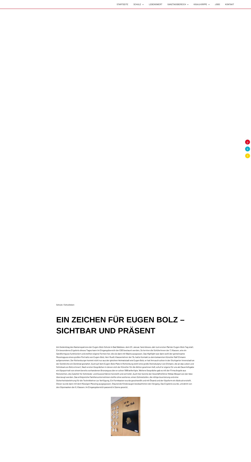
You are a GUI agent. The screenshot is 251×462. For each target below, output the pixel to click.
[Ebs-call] (247, 149)
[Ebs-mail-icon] (247, 155)
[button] (142, 4)
